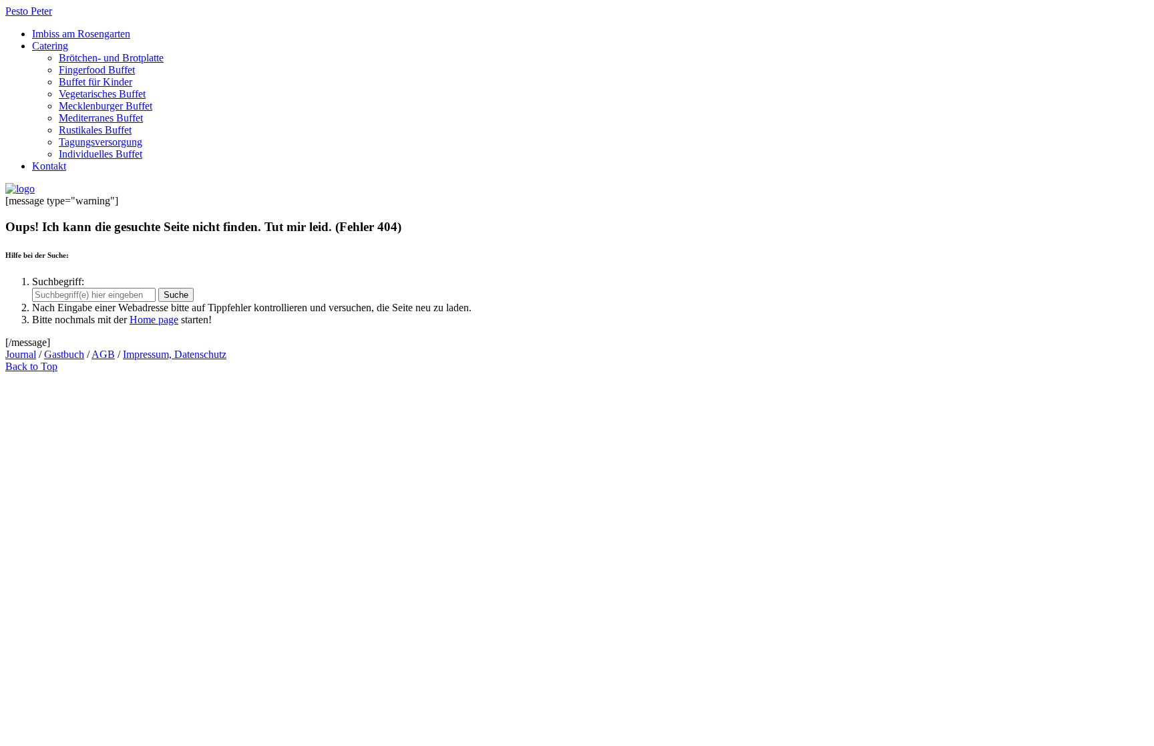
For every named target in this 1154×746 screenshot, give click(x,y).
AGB (103, 354)
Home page (154, 319)
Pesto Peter (28, 11)
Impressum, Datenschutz (174, 354)
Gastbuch (64, 354)
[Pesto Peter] (20, 188)
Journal (20, 354)
